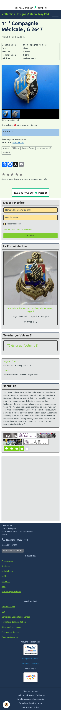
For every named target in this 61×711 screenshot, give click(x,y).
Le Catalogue (8, 571)
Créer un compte (9, 229)
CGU (3, 612)
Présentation (7, 561)
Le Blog (5, 576)
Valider (30, 235)
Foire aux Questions (10, 637)
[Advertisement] (30, 488)
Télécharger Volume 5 (22, 345)
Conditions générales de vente (30, 699)
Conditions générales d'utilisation (31, 695)
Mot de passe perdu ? (24, 229)
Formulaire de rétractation (30, 703)
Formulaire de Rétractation (14, 622)
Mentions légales (30, 691)
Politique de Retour (10, 632)
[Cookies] (6, 704)
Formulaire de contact (13, 551)
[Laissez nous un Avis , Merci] (30, 677)
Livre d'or (6, 581)
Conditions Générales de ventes (16, 617)
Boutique (6, 566)
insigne (6, 148)
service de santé (44, 148)
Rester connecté (14, 224)
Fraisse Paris (18, 142)
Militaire (15, 148)
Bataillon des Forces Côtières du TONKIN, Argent (30, 310)
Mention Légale (8, 607)
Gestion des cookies (31, 707)
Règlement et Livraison (12, 627)
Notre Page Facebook (11, 592)
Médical (6, 153)
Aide (3, 586)
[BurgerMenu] (55, 14)
